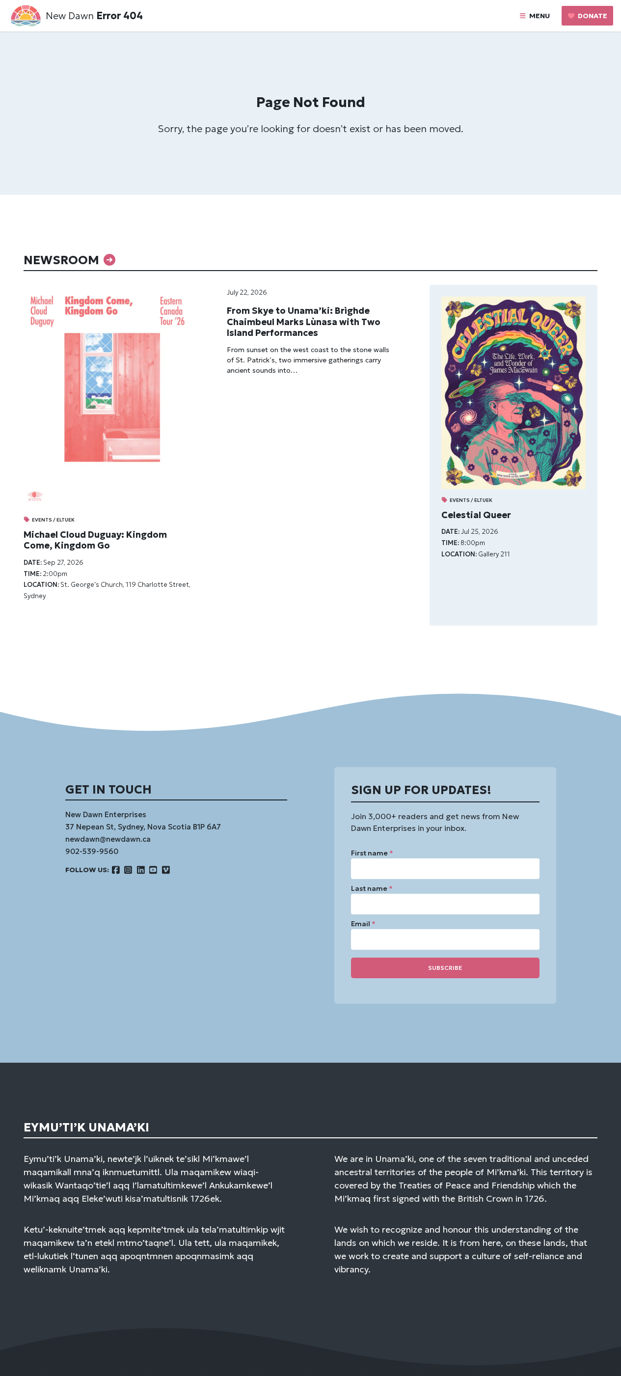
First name (372, 853)
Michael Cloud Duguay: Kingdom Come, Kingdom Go (95, 540)
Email (363, 923)
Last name (372, 888)
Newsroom (63, 260)
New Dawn (70, 15)
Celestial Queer (476, 515)
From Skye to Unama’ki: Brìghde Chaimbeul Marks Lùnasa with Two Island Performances (303, 321)
